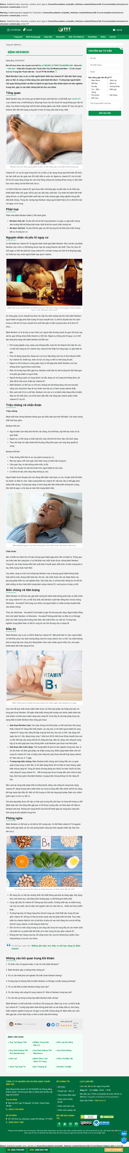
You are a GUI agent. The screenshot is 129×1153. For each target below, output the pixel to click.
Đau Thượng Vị (39, 1067)
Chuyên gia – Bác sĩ (66, 1091)
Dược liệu (48, 37)
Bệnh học (17, 45)
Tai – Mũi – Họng (96, 90)
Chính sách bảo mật (66, 1106)
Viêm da (113, 80)
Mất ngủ (113, 89)
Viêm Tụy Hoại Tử (17, 1067)
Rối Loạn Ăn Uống (65, 1042)
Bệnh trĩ (113, 83)
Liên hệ (113, 37)
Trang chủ (18, 37)
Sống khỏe (60, 37)
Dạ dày (94, 86)
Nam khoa (95, 80)
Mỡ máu (94, 98)
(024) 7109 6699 (16, 1109)
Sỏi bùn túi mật (64, 1067)
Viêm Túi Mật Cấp (65, 1058)
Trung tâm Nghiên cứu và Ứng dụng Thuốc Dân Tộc (64, 29)
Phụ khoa (95, 95)
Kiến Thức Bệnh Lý (76, 37)
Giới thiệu (61, 1087)
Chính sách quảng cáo (67, 1110)
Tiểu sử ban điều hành (67, 1095)
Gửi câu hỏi (105, 113)
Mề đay (94, 83)
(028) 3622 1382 (16, 1122)
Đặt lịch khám (115, 1150)
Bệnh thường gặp (33, 37)
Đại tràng (113, 95)
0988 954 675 (100, 1100)
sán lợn (13, 1058)
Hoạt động (92, 37)
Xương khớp (115, 86)
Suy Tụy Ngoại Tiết (18, 1042)
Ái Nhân (18, 1024)
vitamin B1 (76, 99)
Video (103, 37)
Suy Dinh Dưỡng (64, 1050)
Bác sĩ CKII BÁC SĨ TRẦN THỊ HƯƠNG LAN (55, 65)
